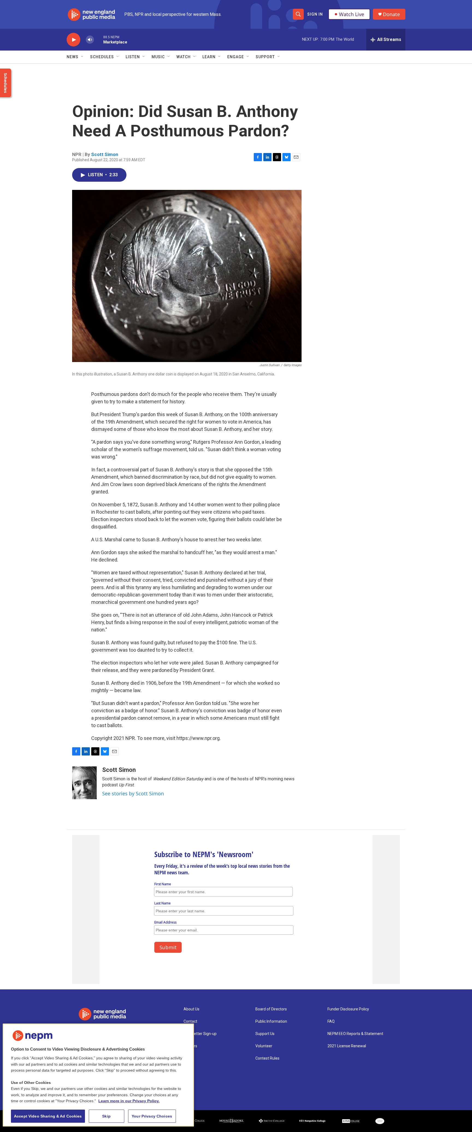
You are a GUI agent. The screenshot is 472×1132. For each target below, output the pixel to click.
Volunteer (263, 1046)
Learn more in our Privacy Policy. (129, 1101)
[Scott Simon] (84, 782)
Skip (106, 1116)
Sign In (315, 14)
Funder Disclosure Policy (348, 1009)
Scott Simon (104, 154)
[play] (73, 40)
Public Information (271, 1021)
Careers (190, 1046)
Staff (188, 1058)
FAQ (331, 1021)
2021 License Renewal (347, 1046)
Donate (391, 14)
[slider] (98, 39)
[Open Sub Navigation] (82, 57)
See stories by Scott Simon (133, 793)
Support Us (265, 1034)
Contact (190, 1021)
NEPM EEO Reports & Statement (355, 1034)
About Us (191, 1009)
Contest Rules (267, 1058)
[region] (98, 1075)
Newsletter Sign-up (200, 1034)
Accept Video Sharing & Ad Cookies (48, 1116)
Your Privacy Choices (152, 1116)
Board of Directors (271, 1009)
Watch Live (351, 14)
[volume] (90, 40)
